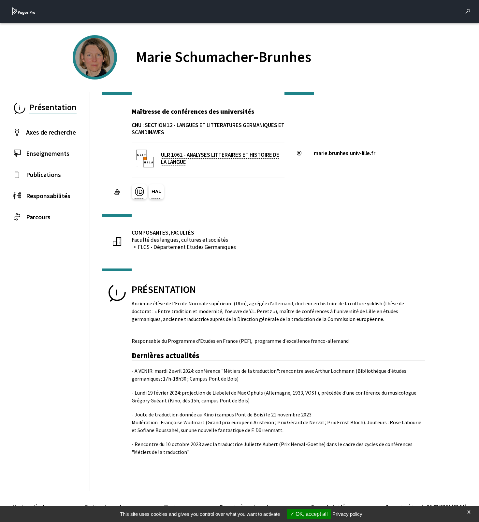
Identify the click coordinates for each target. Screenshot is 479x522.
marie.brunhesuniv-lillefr (344, 153)
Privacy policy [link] (347, 514)
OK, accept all (311, 514)
